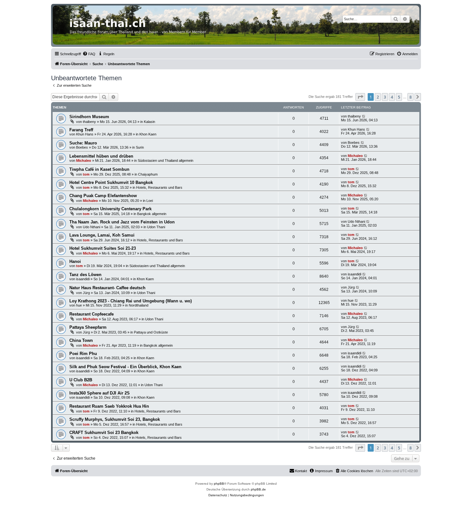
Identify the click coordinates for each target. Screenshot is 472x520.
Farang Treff (81, 129)
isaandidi (83, 279)
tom (86, 174)
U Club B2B (80, 379)
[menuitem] (89, 54)
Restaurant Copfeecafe (91, 314)
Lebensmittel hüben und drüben (101, 156)
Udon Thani (156, 227)
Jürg (86, 293)
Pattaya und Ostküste (151, 332)
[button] (360, 97)
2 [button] (378, 97)
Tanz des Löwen (85, 274)
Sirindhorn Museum (89, 116)
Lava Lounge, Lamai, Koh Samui (102, 235)
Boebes (82, 147)
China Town (81, 340)
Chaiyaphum (148, 174)
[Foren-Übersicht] (236, 25)
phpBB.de (258, 489)
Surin (140, 147)
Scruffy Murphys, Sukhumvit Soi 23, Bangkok (114, 419)
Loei (149, 201)
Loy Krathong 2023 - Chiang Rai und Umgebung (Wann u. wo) (130, 301)
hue (79, 305)
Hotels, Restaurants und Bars (159, 187)
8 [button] (410, 97)
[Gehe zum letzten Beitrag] (364, 116)
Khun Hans (84, 134)
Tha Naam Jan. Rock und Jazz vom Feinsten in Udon (122, 222)
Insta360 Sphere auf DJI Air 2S (99, 393)
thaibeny (89, 122)
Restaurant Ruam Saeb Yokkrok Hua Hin (109, 406)
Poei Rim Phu (83, 353)
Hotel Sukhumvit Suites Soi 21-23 (102, 248)
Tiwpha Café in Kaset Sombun (99, 169)
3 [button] (385, 97)
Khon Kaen (147, 134)
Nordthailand (138, 305)
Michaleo (83, 160)
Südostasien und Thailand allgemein (165, 160)
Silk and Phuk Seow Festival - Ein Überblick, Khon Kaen (125, 366)
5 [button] (399, 97)
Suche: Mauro (83, 143)
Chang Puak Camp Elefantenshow (103, 195)
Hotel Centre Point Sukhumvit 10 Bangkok (111, 182)
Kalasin (149, 122)
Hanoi (75, 261)
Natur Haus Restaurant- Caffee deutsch (107, 287)
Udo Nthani (91, 227)
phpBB (219, 483)
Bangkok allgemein (151, 214)
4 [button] (392, 97)
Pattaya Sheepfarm (88, 327)
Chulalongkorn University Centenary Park (110, 208)
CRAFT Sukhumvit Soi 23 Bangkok (103, 432)
